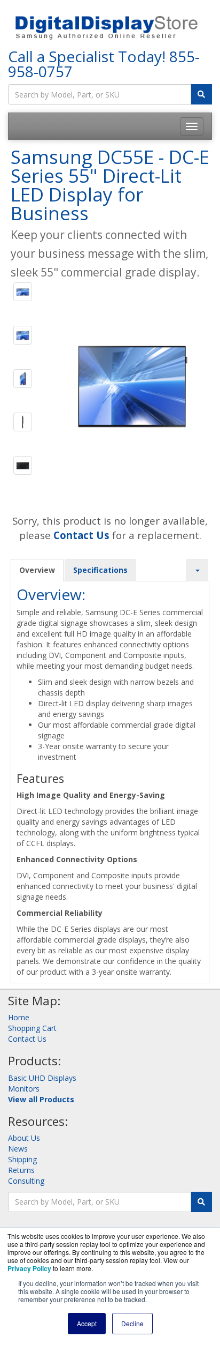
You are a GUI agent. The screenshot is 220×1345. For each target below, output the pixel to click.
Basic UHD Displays (42, 1078)
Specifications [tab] (100, 570)
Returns (21, 1170)
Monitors (24, 1089)
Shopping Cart (32, 1028)
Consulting (26, 1181)
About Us (24, 1138)
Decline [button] (132, 1323)
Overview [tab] (37, 570)
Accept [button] (87, 1323)
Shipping (22, 1159)
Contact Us (27, 1039)
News (18, 1149)
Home (18, 1017)
